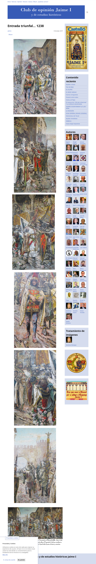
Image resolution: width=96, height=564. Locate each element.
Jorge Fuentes (75, 216)
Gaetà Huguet (75, 185)
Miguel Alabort (75, 280)
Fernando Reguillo (69, 185)
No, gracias (21, 560)
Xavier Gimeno (68, 322)
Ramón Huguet (75, 301)
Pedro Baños (75, 290)
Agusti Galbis (68, 142)
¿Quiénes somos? (43, 2)
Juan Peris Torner (69, 237)
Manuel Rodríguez (83, 259)
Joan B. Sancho (68, 206)
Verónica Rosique (68, 311)
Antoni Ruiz (69, 152)
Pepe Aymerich (69, 301)
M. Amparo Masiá (69, 259)
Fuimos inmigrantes (72, 95)
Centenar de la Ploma (83, 164)
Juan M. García (82, 227)
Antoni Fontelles (83, 142)
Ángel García (75, 142)
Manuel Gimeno (75, 259)
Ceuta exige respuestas (73, 124)
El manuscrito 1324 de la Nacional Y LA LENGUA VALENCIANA (76, 103)
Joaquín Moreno (68, 216)
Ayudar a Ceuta (70, 84)
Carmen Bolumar (75, 164)
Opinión (19, 2)
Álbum (35, 2)
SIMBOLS (68, 121)
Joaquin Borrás (82, 206)
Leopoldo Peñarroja (76, 248)
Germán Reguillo (82, 185)
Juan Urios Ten (76, 237)
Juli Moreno (69, 247)
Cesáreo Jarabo (68, 174)
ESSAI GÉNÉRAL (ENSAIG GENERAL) (76, 113)
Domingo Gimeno (76, 174)
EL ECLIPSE (69, 89)
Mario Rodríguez (83, 269)
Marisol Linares (68, 280)
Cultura (30, 2)
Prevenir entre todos (72, 97)
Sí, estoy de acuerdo (9, 560)
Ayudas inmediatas (71, 118)
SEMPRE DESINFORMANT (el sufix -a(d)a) (76, 107)
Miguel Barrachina (83, 280)
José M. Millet (82, 216)
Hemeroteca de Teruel (72, 116)
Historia (25, 2)
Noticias (14, 2)
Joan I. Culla (76, 205)
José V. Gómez (68, 227)
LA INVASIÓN (70, 111)
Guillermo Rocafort (69, 195)
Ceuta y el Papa (70, 100)
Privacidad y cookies (12, 538)
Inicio (9, 2)
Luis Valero (83, 247)
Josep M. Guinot (75, 227)
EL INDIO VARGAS (71, 92)
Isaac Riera (76, 195)
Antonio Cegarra (75, 153)
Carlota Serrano (68, 164)
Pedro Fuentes (82, 290)
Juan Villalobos (83, 237)
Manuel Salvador (68, 269)
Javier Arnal (83, 194)
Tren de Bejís (70, 87)
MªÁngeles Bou (69, 290)
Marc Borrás (75, 269)
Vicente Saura (75, 311)
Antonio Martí (82, 153)
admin (9, 31)
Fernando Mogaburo (83, 174)
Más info (5, 555)
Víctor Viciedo (82, 311)
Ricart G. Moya (82, 301)
